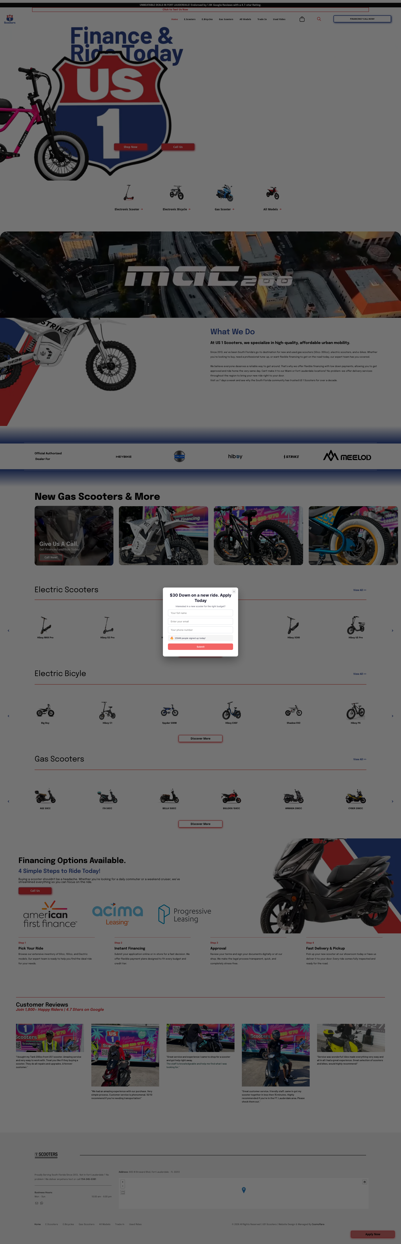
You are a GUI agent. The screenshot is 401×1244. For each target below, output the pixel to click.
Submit (200, 646)
